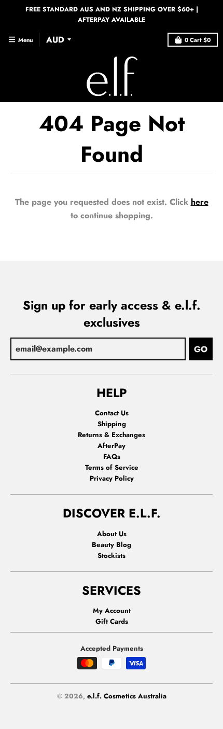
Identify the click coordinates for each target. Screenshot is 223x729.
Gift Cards (111, 621)
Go (200, 349)
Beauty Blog (111, 545)
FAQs (111, 456)
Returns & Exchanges (111, 435)
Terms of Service (111, 467)
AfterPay (111, 446)
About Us (112, 534)
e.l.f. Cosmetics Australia (126, 696)
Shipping (111, 424)
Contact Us (112, 413)
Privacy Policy (112, 478)
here (199, 202)
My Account (112, 610)
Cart (198, 40)
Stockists (111, 555)
